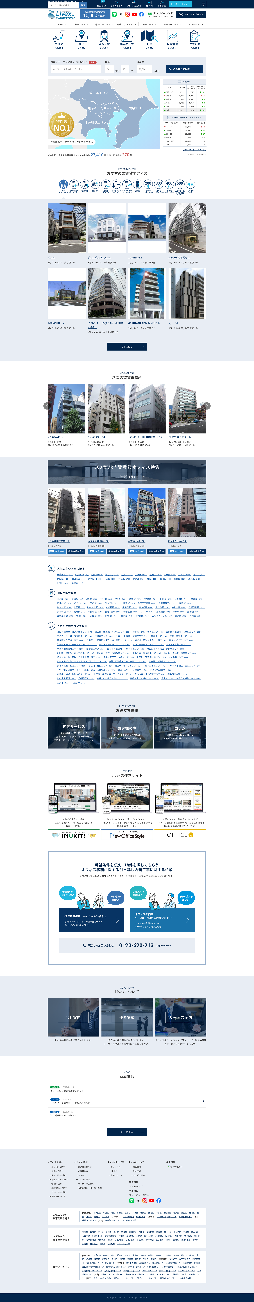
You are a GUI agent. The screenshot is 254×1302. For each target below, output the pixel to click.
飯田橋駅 (129, 607)
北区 (152, 578)
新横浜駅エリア (153, 1266)
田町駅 (166, 598)
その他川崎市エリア (112, 1270)
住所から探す (57, 1171)
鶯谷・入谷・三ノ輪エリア (133, 669)
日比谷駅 (64, 603)
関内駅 (127, 615)
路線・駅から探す (59, 1175)
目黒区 (199, 574)
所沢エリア (141, 1278)
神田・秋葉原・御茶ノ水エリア (75, 631)
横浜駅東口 (187, 1263)
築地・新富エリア (181, 635)
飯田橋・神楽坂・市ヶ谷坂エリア (76, 652)
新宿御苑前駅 (167, 603)
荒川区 (166, 578)
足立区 (63, 582)
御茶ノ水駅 (95, 607)
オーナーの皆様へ (86, 1183)
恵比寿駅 (179, 607)
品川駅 (121, 598)
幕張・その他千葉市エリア (112, 678)
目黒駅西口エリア (161, 669)
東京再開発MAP (85, 1166)
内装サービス (117, 1175)
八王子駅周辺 (128, 1216)
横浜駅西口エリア (173, 1263)
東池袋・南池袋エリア (162, 661)
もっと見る (127, 346)
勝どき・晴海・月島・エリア (151, 640)
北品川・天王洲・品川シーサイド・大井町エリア (163, 657)
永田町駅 (95, 611)
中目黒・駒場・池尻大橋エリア (74, 674)
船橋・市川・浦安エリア (144, 678)
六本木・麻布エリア (178, 644)
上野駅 (79, 607)
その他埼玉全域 (129, 1220)
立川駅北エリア (108, 1263)
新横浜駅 (112, 615)
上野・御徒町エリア (69, 669)
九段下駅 (128, 603)
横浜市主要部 (177, 674)
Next (207, 406)
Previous (47, 406)
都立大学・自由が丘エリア (150, 674)
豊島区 (139, 578)
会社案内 (137, 1166)
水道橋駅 (113, 607)
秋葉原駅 (64, 607)
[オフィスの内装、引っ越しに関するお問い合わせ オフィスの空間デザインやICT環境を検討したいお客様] (162, 909)
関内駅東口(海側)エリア (166, 1216)
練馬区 (194, 578)
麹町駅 (80, 611)
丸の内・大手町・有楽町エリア (75, 635)
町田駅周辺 (140, 1216)
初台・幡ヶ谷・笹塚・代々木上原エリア (79, 657)
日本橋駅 (112, 603)
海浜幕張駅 (65, 615)
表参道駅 (130, 611)
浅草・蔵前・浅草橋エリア (100, 669)
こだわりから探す (59, 1192)
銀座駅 (197, 598)
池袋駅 (106, 598)
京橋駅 (96, 603)
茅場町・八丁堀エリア (70, 640)
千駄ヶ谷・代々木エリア (147, 652)
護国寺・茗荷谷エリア (128, 665)
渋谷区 (95, 578)
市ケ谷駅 (162, 607)
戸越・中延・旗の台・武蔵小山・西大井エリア (82, 661)
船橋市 (85, 1220)
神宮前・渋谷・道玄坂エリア (113, 652)
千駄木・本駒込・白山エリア (184, 665)
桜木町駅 (143, 615)
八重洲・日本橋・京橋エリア (132, 635)
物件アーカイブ (58, 1196)
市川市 (93, 1220)
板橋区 (180, 578)
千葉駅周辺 (86, 678)
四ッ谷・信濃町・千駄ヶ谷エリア (126, 648)
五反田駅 (163, 611)
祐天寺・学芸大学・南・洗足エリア (113, 674)
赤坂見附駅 (197, 607)
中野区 (110, 578)
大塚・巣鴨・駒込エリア (71, 665)
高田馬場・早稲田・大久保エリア (166, 648)
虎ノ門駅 (81, 603)
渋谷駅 (92, 598)
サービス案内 (139, 1175)
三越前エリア (104, 635)
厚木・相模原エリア (167, 1270)
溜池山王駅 (113, 611)
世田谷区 (79, 578)
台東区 (141, 574)
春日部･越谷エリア (113, 1220)
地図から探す (57, 1183)
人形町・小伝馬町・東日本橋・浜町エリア (109, 640)
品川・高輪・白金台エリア (114, 644)
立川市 (63, 682)
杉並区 (124, 578)
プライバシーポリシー (140, 1194)
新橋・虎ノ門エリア (181, 640)
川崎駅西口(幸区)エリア (92, 1270)
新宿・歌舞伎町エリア (70, 648)
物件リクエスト (182, 4)
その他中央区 (118, 1274)
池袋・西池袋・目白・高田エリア (127, 661)
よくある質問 (84, 1179)
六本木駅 (147, 611)
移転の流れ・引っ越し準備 (90, 1188)
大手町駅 (64, 611)
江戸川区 (105, 1216)
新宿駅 (78, 598)
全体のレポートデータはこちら (194, 150)
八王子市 (79, 682)
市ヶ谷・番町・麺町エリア (148, 631)
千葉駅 (179, 611)
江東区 (170, 574)
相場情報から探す (59, 1188)
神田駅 (185, 603)
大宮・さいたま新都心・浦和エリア (181, 678)
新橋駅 (135, 598)
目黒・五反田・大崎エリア (119, 657)
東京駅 (63, 598)
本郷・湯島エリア (154, 665)
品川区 (184, 574)
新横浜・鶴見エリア (136, 1266)
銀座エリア (159, 635)
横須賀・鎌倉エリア (131, 1270)
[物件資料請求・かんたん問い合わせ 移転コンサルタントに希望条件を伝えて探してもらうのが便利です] (91, 909)
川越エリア (153, 1278)
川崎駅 (96, 615)
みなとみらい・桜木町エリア (151, 1263)
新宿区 (112, 574)
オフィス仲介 (117, 1166)
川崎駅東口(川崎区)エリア (187, 1266)
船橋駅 (193, 611)
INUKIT (114, 1171)
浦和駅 (195, 615)
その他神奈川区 (185, 1216)
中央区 (82, 574)
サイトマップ (136, 1186)
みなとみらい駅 (162, 615)
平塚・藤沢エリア (149, 1270)
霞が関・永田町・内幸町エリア (184, 631)
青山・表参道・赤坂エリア (148, 644)
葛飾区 (78, 582)
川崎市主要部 (66, 678)
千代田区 (65, 574)
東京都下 (173, 1259)
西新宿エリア (95, 648)
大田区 (63, 578)
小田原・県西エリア (186, 1270)
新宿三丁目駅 (147, 603)
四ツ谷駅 (146, 607)
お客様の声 (83, 1171)
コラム (81, 1175)
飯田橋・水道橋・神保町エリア (112, 631)
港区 (97, 574)
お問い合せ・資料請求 (194, 14)
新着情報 (133, 1182)
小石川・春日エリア (101, 665)
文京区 (127, 574)
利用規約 (133, 1190)
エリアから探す (58, 1166)
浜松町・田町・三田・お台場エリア (77, 644)
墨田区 (155, 574)
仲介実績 (137, 1171)
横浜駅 (82, 615)
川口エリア (130, 1278)
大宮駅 (181, 615)
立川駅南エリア (92, 1263)
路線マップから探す (60, 1179)
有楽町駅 (182, 598)
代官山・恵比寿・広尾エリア (180, 652)
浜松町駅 (151, 598)
